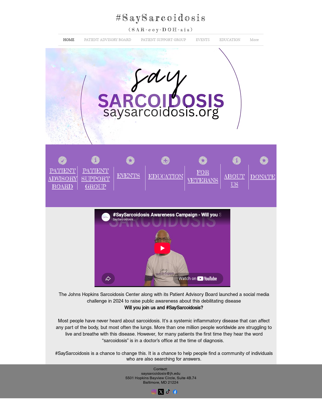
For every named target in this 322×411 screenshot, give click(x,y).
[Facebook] (175, 392)
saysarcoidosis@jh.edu (160, 373)
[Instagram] (154, 392)
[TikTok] (168, 392)
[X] (161, 392)
